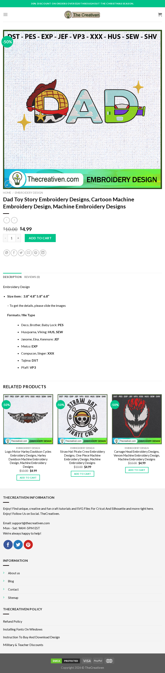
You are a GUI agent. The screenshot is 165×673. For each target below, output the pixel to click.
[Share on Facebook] (14, 253)
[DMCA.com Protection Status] (65, 660)
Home (7, 192)
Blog (11, 581)
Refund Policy (12, 621)
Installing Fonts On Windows (22, 629)
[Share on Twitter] (21, 253)
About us (14, 573)
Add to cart (40, 238)
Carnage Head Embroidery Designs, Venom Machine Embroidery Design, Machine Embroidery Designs (137, 455)
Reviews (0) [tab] (32, 277)
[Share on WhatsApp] (6, 253)
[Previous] (3, 441)
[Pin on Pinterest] (35, 253)
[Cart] (160, 14)
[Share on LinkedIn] (43, 253)
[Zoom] (8, 184)
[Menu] (5, 14)
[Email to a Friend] (28, 253)
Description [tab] (12, 277)
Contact (13, 589)
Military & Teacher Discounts (23, 645)
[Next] (162, 441)
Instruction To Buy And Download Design (31, 637)
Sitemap (13, 597)
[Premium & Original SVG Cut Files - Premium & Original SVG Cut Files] (82, 14)
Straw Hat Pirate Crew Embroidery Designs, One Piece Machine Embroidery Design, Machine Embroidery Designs (82, 457)
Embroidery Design (29, 192)
